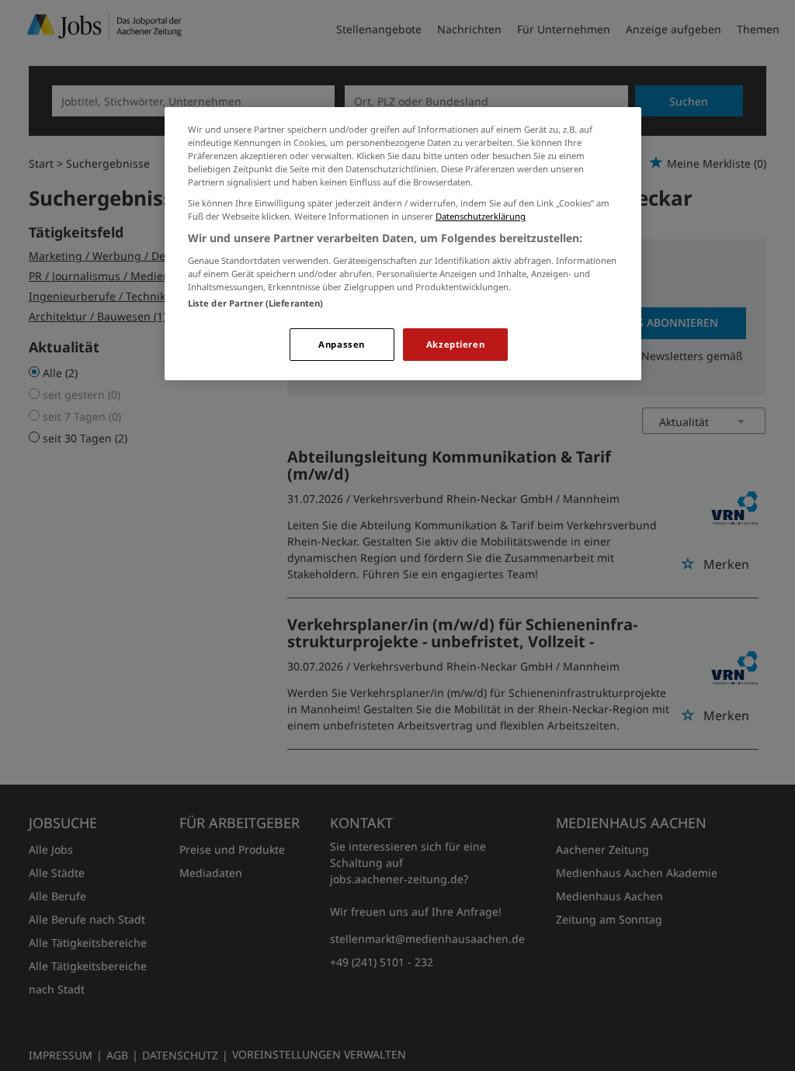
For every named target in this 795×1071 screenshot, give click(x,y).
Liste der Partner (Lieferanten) (256, 303)
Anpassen (341, 344)
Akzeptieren (455, 344)
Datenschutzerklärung (481, 216)
